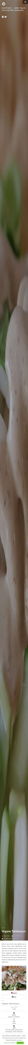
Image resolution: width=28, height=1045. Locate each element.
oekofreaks (6, 8)
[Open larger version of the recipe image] (14, 978)
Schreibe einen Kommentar (11, 938)
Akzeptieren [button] (20, 1042)
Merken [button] (15, 993)
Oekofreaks (7, 936)
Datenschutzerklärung (10, 1043)
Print (14, 997)
